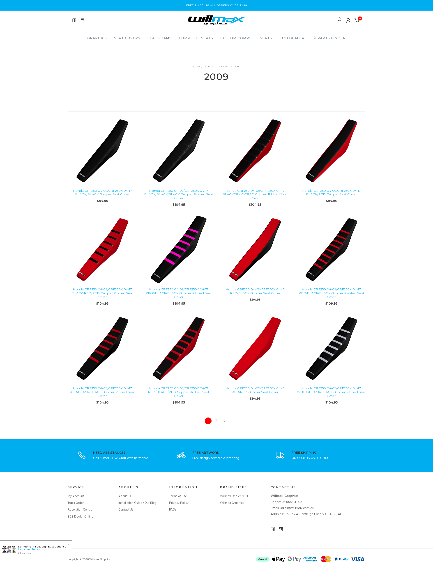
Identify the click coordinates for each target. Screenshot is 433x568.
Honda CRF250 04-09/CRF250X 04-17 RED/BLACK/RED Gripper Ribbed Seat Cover (178, 392)
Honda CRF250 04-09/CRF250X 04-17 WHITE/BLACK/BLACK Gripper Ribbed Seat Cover (331, 392)
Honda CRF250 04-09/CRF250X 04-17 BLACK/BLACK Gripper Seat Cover (102, 192)
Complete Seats (196, 38)
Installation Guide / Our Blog (137, 502)
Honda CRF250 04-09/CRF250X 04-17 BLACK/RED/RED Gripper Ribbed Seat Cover (102, 293)
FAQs (173, 509)
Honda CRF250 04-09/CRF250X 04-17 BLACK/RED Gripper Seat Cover (331, 192)
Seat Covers (127, 38)
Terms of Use (178, 496)
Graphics (97, 38)
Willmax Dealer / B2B (234, 496)
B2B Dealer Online (80, 516)
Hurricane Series (29, 549)
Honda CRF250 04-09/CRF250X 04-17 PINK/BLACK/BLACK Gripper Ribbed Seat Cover (178, 293)
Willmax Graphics (232, 502)
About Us (124, 496)
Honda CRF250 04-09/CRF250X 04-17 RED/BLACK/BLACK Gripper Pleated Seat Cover (331, 293)
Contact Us (126, 509)
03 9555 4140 (292, 502)
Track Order (76, 502)
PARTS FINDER (331, 38)
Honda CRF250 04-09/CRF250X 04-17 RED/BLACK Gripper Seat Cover (255, 291)
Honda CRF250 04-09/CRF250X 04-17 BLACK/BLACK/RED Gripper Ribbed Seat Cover (255, 194)
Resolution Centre (80, 509)
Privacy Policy (179, 502)
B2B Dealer (292, 38)
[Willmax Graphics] (216, 19)
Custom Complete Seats (246, 38)
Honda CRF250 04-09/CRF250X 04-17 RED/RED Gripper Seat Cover (255, 390)
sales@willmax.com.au (297, 508)
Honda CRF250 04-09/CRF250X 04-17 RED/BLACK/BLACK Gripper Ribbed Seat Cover (102, 392)
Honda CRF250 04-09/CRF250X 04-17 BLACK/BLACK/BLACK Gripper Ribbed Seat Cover (178, 194)
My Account (76, 496)
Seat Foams (159, 38)
